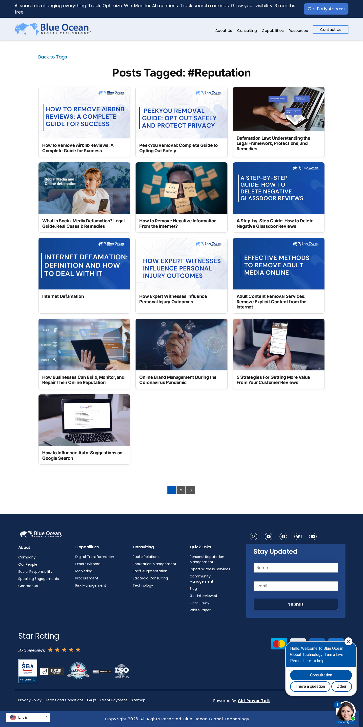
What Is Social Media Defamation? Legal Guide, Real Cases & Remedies (83, 223)
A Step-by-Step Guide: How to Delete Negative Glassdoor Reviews (275, 223)
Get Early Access (326, 9)
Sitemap (138, 700)
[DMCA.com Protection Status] (102, 671)
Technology (143, 585)
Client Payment (113, 700)
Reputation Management (154, 563)
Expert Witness (88, 563)
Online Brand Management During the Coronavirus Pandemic (178, 380)
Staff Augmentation (150, 571)
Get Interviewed (203, 595)
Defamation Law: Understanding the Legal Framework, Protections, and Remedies (273, 143)
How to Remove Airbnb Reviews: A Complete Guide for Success (78, 148)
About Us (223, 30)
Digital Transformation (94, 556)
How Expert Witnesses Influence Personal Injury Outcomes (173, 299)
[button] (28, 717)
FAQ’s (92, 700)
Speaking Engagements (38, 578)
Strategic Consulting (150, 578)
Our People (27, 564)
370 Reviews (31, 650)
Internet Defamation (63, 296)
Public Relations (146, 556)
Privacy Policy (29, 700)
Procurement (86, 578)
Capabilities (273, 30)
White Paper (200, 610)
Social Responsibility (35, 571)
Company (27, 557)
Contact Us (330, 29)
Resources (298, 30)
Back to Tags (52, 57)
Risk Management (90, 585)
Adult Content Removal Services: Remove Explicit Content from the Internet (271, 301)
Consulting (247, 30)
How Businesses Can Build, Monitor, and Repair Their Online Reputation (83, 380)
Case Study (199, 602)
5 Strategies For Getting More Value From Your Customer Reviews (273, 380)
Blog (193, 588)
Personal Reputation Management (207, 559)
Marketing (83, 571)
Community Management (201, 579)
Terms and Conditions (64, 700)
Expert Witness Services (210, 569)
